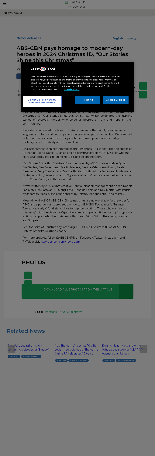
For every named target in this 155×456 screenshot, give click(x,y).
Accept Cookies (115, 99)
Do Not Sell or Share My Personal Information (42, 101)
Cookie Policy (72, 89)
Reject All (87, 99)
